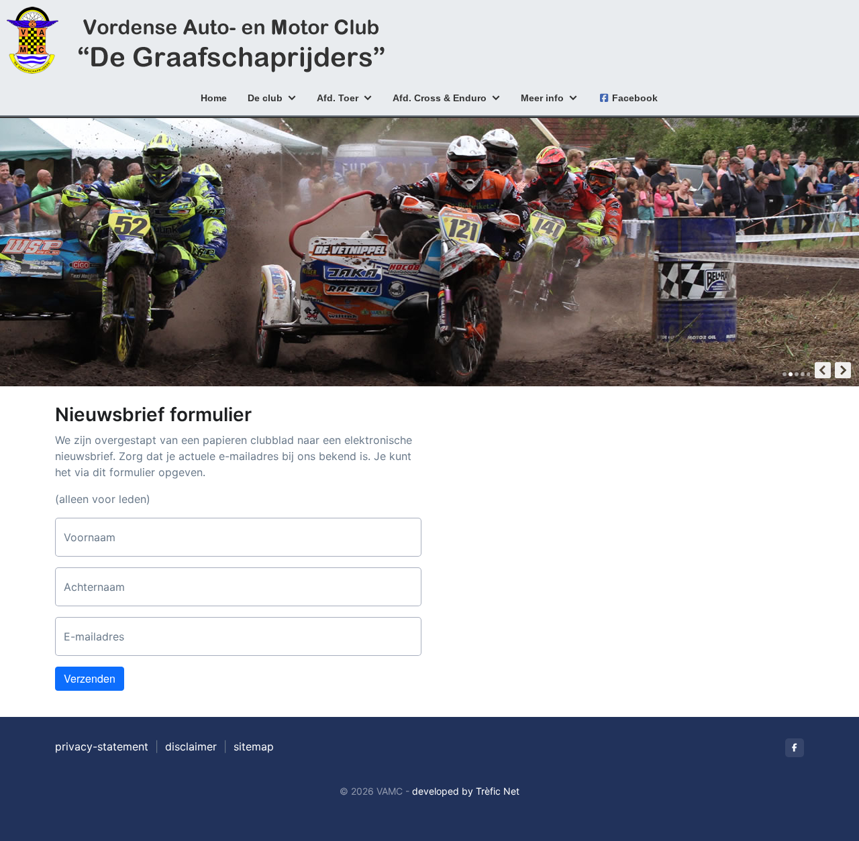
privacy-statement (101, 746)
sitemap (254, 746)
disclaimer (191, 746)
